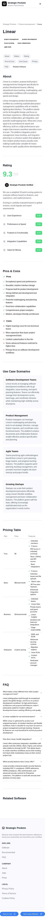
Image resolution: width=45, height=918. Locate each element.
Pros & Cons (9, 61)
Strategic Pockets (9, 24)
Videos (16, 56)
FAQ (6, 67)
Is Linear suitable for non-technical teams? (19, 716)
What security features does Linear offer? (18, 762)
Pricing (34, 61)
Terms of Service (9, 893)
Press (4, 878)
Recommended (8, 852)
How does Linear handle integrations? (17, 739)
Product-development (26, 24)
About (7, 56)
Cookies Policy (8, 898)
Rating (26, 56)
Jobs (4, 873)
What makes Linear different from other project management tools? (20, 693)
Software (5, 848)
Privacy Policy (8, 889)
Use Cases (23, 61)
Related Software (19, 67)
